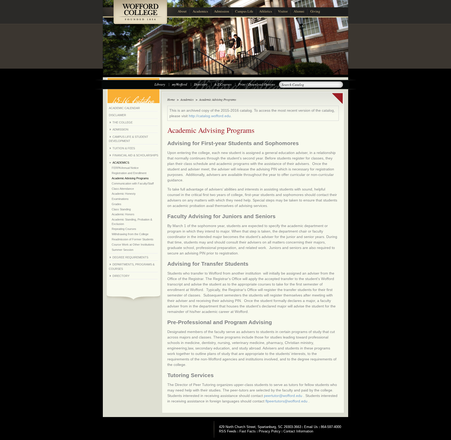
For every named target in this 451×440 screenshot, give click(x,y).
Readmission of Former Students (132, 239)
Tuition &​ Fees (123, 148)
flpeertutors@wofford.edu (286, 401)
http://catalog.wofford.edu (210, 116)
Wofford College (140, 15)
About (182, 11)
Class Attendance (123, 188)
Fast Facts (247, 431)
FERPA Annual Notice (125, 167)
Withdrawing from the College (130, 234)
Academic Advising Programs (130, 178)
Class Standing (121, 209)
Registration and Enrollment (129, 173)
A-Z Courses (223, 84)
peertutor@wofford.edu (283, 396)
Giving (315, 11)
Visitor (283, 11)
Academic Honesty (124, 193)
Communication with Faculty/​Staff (133, 183)
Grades (116, 204)
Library (160, 84)
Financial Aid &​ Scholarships (135, 155)
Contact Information (298, 431)
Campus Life (244, 11)
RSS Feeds (227, 431)
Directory (200, 84)
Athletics (265, 11)
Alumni (299, 11)
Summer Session (122, 249)
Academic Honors (123, 214)
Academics (200, 11)
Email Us (311, 427)
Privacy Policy (270, 431)
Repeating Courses (124, 228)
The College (122, 122)
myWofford (179, 84)
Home (171, 99)
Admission (221, 11)
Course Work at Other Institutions (133, 244)
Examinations (120, 198)
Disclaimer (117, 115)
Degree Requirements (130, 257)
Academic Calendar (124, 108)
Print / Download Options (256, 84)
